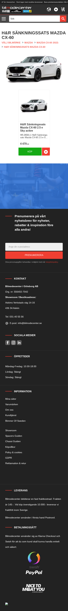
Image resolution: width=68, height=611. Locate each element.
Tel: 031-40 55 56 (14, 316)
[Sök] (63, 19)
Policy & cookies (13, 452)
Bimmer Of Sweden (15, 420)
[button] (4, 19)
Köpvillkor (10, 447)
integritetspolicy (52, 262)
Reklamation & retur (15, 463)
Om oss (9, 409)
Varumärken (11, 404)
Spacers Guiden (13, 436)
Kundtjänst (10, 415)
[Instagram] (13, 342)
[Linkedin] (19, 342)
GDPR (8, 457)
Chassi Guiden (13, 441)
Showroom (11, 430)
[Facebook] (7, 342)
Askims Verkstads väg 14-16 (20, 302)
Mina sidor (10, 399)
